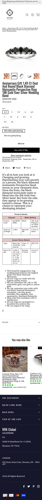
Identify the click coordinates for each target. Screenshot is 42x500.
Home (4, 28)
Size (3, 108)
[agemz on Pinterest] (33, 486)
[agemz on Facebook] (24, 486)
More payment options (21, 156)
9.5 (5, 122)
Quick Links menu (12, 405)
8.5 (24, 117)
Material (5, 127)
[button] (8, 385)
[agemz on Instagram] (38, 486)
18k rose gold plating (12, 136)
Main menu (8, 412)
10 (12, 122)
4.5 (5, 112)
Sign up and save (11, 419)
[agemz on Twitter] (28, 486)
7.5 (11, 117)
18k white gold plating (13, 131)
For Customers (10, 398)
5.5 (19, 112)
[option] (21, 53)
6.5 (32, 112)
